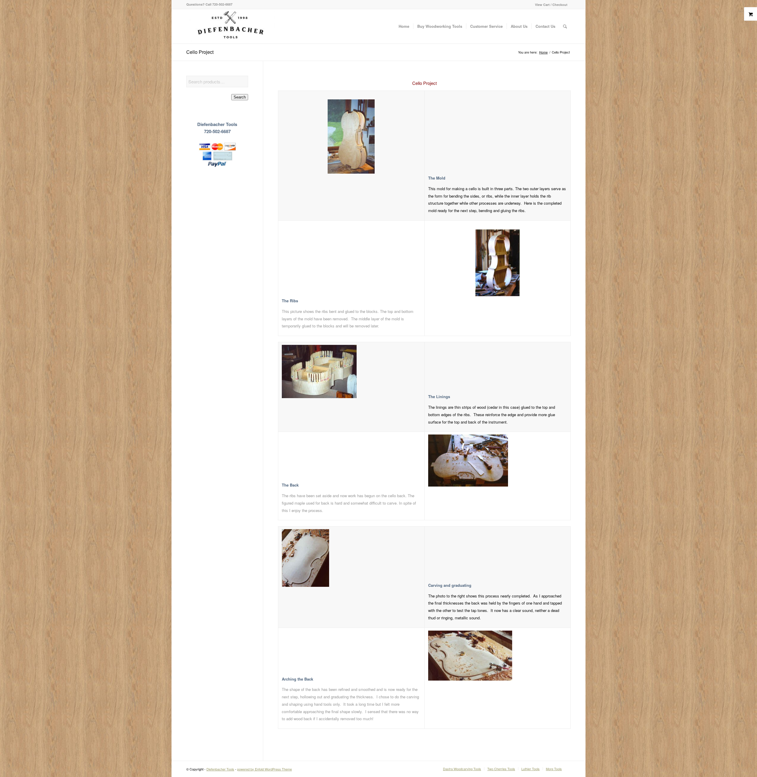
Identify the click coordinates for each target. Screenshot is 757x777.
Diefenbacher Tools (220, 769)
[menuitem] (549, 4)
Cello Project (199, 52)
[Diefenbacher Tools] (230, 26)
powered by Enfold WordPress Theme (264, 769)
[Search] (565, 26)
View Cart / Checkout (551, 4)
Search (240, 97)
